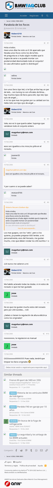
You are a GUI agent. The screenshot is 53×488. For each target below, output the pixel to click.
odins (14, 75)
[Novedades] (42, 15)
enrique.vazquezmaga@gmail (20, 383)
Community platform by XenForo (25, 470)
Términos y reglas (11, 465)
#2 (48, 85)
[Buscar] (47, 15)
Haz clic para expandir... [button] (27, 228)
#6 (48, 202)
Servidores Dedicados (16, 479)
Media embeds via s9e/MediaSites (16, 472)
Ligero (8, 462)
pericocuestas (14, 412)
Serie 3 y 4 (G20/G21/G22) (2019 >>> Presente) (24, 384)
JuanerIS (15, 155)
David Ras (12, 399)
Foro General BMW (24, 399)
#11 (47, 354)
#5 (48, 165)
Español (18, 462)
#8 (48, 280)
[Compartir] (44, 43)
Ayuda (40, 465)
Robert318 (10, 28)
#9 (48, 303)
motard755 (16, 192)
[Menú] (6, 15)
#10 (47, 334)
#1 (48, 43)
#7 (48, 259)
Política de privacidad (28, 465)
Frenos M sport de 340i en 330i (25, 380)
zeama (11, 426)
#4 (48, 142)
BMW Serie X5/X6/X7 (22, 426)
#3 (48, 119)
